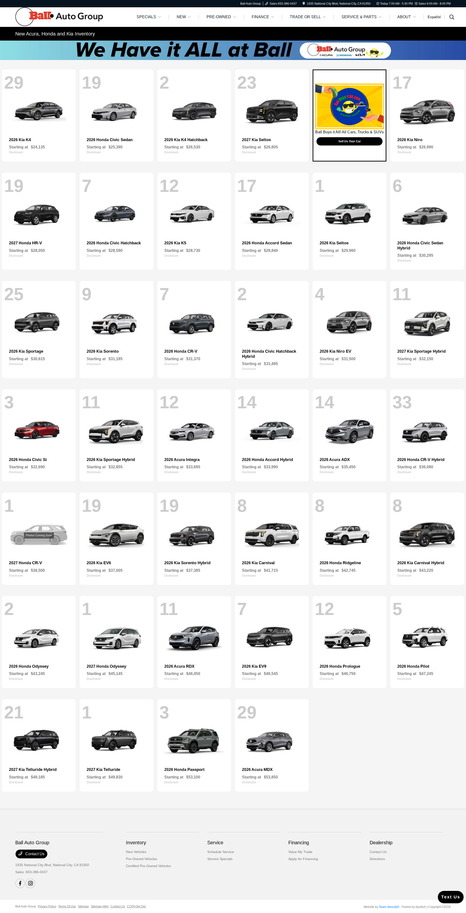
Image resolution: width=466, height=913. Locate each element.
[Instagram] (30, 883)
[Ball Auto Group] (59, 17)
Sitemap (83, 906)
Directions (377, 859)
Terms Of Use (67, 906)
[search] (451, 18)
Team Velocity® (389, 907)
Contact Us (34, 854)
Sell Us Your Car (349, 141)
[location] (304, 3)
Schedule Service (220, 852)
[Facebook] (20, 883)
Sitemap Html (99, 906)
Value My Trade (300, 852)
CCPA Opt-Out (136, 906)
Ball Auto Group (25, 906)
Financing (298, 842)
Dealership (381, 842)
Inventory (136, 842)
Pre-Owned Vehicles (141, 859)
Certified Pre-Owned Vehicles (148, 866)
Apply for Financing (303, 859)
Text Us (450, 897)
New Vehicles (136, 852)
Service (215, 842)
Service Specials (220, 859)
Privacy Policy (47, 906)
